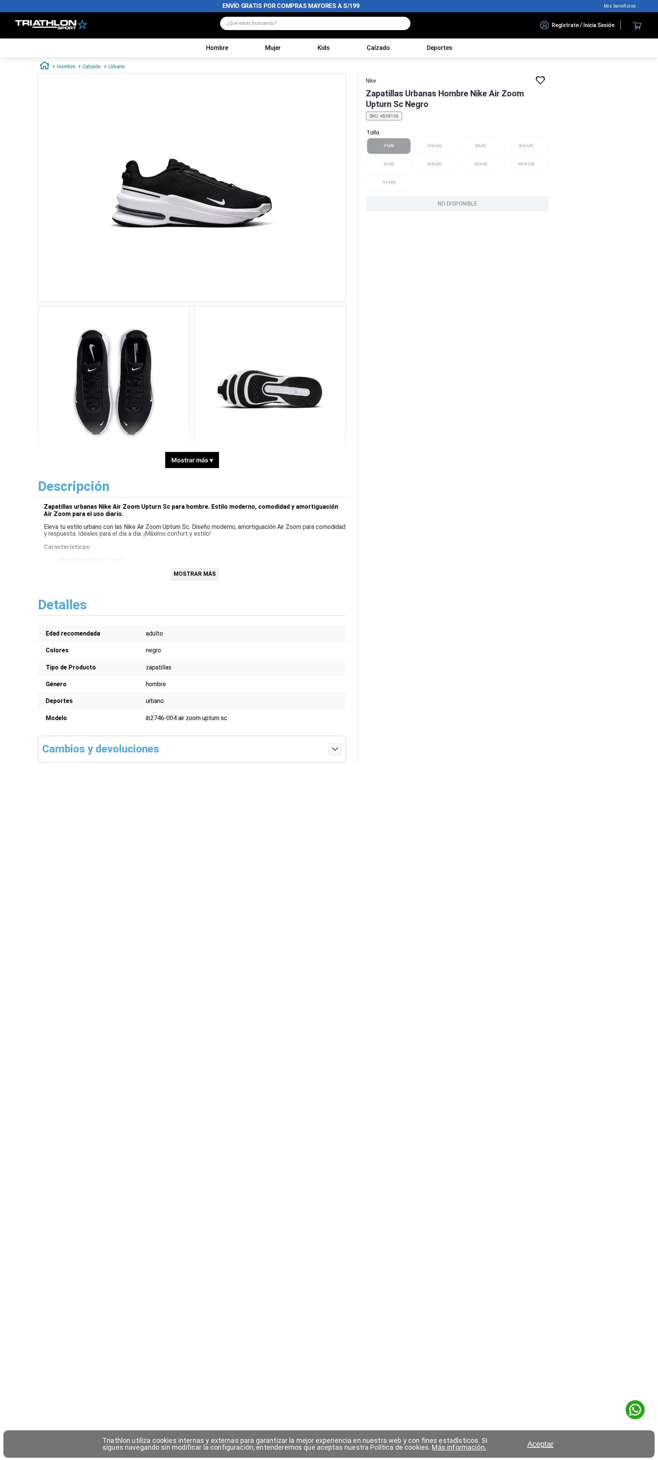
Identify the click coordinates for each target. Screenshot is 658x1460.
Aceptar (540, 1444)
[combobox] (315, 25)
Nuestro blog (620, 6)
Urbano (117, 66)
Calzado (92, 66)
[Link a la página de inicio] (44, 66)
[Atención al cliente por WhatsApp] (635, 1410)
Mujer (273, 47)
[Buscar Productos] (401, 23)
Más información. (459, 1447)
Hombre (217, 47)
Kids (324, 47)
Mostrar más (192, 460)
